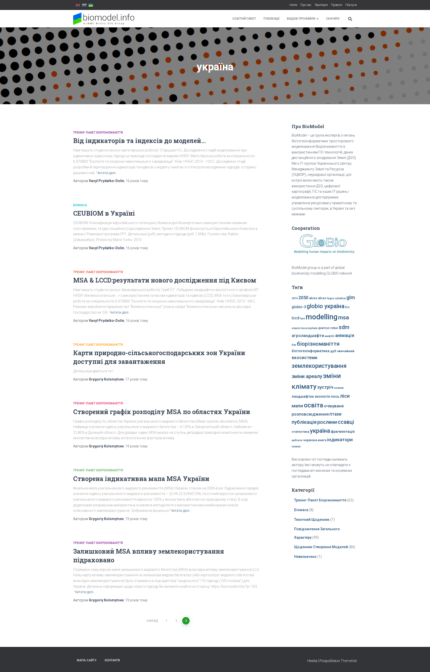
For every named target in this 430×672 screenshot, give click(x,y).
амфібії (329, 336)
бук (294, 344)
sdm (344, 327)
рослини (327, 422)
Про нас (305, 5)
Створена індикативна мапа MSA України (141, 479)
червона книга (314, 440)
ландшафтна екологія (311, 396)
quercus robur (328, 328)
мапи (297, 406)
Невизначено (305, 557)
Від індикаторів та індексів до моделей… (139, 141)
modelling (321, 317)
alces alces (317, 298)
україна (320, 430)
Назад (153, 621)
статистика (300, 431)
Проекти (336, 5)
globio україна (325, 306)
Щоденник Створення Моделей (321, 547)
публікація (304, 422)
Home (293, 5)
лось (335, 396)
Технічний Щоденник (311, 520)
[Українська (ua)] (91, 5)
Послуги (351, 5)
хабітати (297, 440)
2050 (303, 297)
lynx (302, 318)
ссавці (346, 422)
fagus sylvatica (336, 298)
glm (350, 297)
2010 (295, 298)
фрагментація (343, 432)
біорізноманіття (318, 343)
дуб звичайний (342, 351)
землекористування (319, 365)
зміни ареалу (307, 376)
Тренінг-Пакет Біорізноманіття (98, 132)
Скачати (332, 18)
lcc (347, 307)
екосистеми (304, 357)
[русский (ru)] (84, 5)
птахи (335, 414)
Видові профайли (301, 18)
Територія (321, 5)
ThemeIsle (349, 661)
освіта (313, 405)
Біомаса (80, 205)
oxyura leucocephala (305, 328)
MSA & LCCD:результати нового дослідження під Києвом (164, 280)
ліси (345, 396)
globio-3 (299, 307)
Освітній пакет (244, 18)
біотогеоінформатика (310, 351)
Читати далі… (107, 173)
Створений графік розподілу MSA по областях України (161, 412)
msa (343, 317)
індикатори (340, 439)
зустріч (325, 387)
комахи (339, 387)
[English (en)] (78, 5)
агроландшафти (308, 335)
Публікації (271, 18)
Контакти (112, 660)
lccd (295, 318)
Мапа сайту (87, 660)
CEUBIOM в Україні (104, 213)
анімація (344, 335)
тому (137, 181)
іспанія (296, 446)
